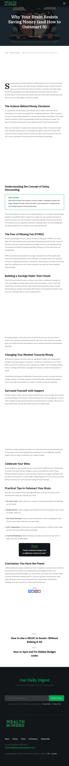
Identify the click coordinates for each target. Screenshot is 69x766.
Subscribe (56, 698)
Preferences (33, 739)
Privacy (15, 739)
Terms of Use (57, 704)
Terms (23, 739)
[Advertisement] (34, 68)
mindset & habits (34, 36)
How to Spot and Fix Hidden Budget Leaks (34, 652)
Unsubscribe (45, 739)
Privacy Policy (46, 704)
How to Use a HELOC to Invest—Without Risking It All (34, 638)
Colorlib (54, 754)
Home (6, 53)
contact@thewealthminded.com (20, 747)
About (7, 739)
